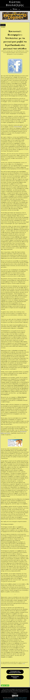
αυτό (24, 663)
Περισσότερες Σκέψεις (15, 677)
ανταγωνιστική (18, 126)
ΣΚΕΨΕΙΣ (3, 25)
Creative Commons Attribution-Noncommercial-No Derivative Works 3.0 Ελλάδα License (15, 698)
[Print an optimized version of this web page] (5, 686)
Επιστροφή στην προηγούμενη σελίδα (15, 672)
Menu (15, 9)
